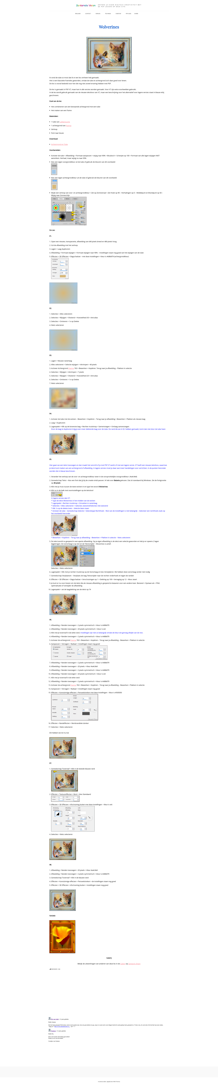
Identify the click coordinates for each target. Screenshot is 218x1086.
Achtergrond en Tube (59, 144)
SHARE (136, 13)
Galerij (122, 964)
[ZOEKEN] (142, 13)
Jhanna (68, 125)
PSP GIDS (128, 13)
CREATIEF (118, 13)
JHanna (71, 368)
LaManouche (65, 122)
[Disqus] (109, 994)
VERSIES (98, 13)
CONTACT (88, 13)
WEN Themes (116, 1081)
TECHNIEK (108, 13)
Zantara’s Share (134, 964)
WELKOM (78, 13)
